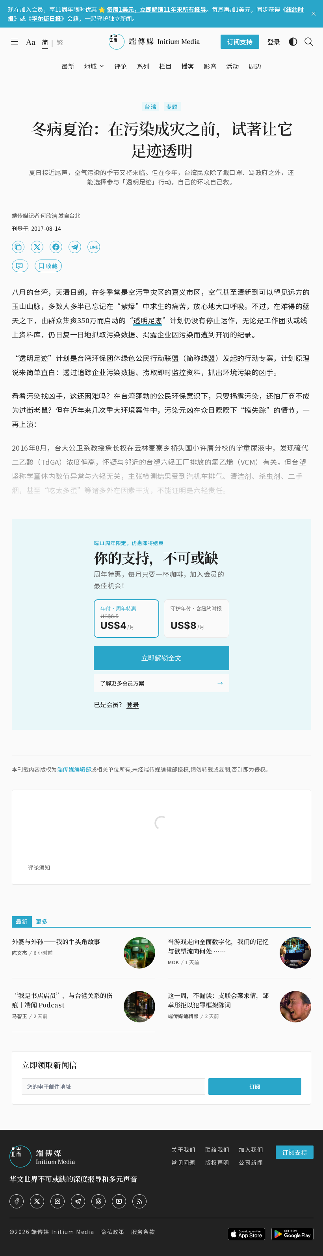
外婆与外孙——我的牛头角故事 (56, 941)
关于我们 (183, 1149)
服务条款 (143, 1232)
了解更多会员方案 (122, 683)
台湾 (151, 106)
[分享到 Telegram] (75, 247)
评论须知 (39, 867)
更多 (42, 921)
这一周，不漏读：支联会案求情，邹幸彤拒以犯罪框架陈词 (218, 1000)
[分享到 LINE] (93, 247)
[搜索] (306, 41)
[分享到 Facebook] (56, 247)
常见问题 (183, 1162)
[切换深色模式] (290, 41)
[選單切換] (101, 66)
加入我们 (251, 1149)
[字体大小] (30, 42)
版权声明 (217, 1162)
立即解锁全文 (161, 658)
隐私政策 (112, 1232)
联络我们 (217, 1149)
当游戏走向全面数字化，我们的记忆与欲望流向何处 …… (218, 946)
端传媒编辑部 (74, 769)
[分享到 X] (37, 247)
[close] (313, 13)
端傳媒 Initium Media (62, 1232)
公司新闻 (251, 1162)
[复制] (18, 247)
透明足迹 (147, 320)
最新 (22, 921)
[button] (90, 66)
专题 (172, 106)
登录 (132, 704)
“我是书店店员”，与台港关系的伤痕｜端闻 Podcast (62, 1000)
